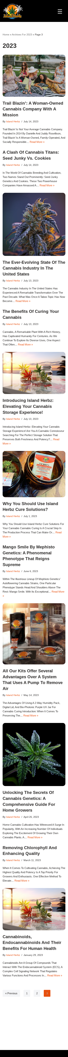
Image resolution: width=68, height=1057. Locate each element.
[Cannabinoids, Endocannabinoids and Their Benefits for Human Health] (34, 909)
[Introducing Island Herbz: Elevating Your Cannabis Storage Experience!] (34, 373)
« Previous (11, 993)
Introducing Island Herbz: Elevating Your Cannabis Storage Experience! (28, 406)
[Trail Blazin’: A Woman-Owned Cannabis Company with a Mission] (34, 76)
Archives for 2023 (22, 34)
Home (6, 34)
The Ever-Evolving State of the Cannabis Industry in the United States (34, 268)
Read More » (37, 141)
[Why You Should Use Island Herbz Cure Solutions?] (34, 474)
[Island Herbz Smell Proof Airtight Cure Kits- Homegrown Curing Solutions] (13, 10)
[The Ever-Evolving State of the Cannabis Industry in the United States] (34, 224)
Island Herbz (13, 121)
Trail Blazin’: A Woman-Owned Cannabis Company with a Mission (33, 109)
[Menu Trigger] (60, 11)
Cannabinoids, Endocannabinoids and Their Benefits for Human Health (32, 942)
